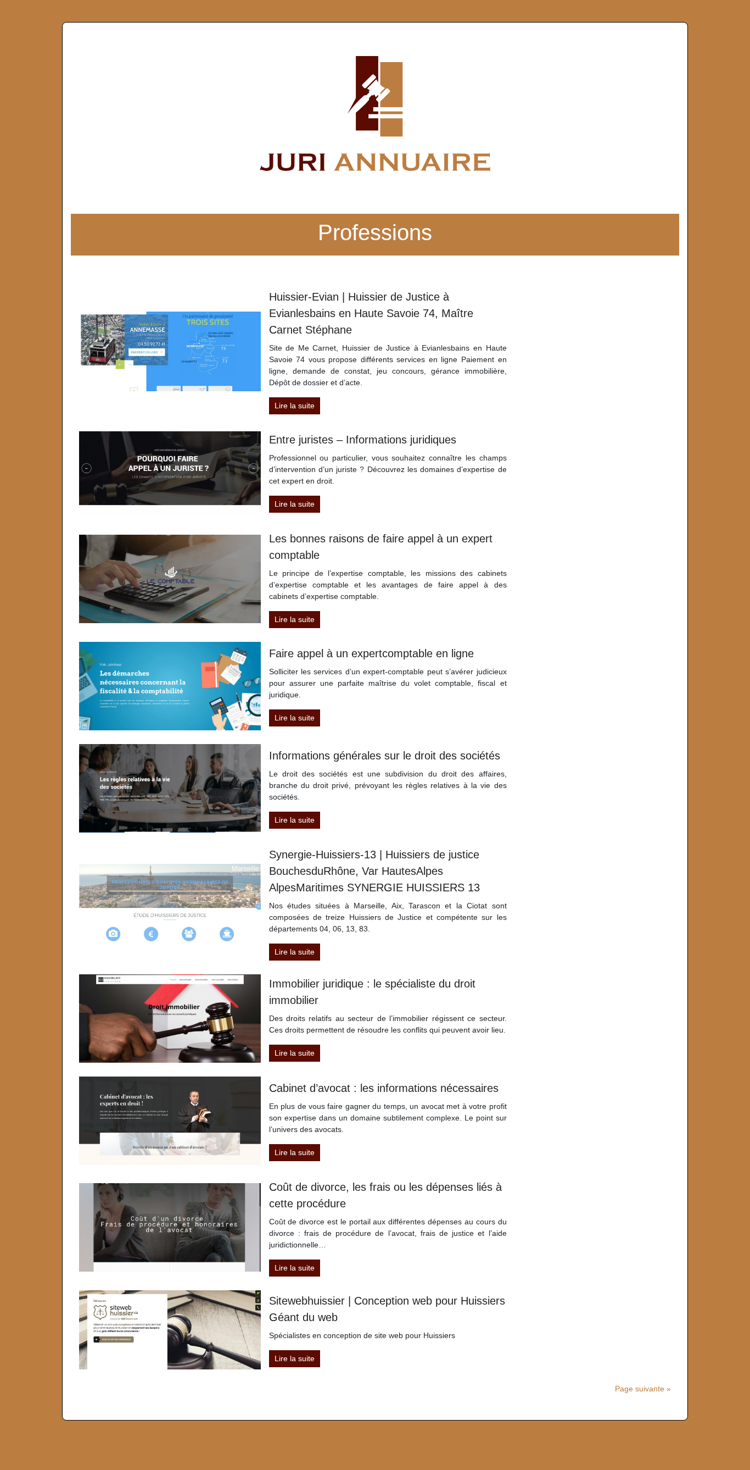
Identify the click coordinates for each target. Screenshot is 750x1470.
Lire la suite (295, 405)
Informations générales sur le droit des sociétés (384, 756)
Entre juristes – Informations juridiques (362, 440)
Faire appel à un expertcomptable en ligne (371, 653)
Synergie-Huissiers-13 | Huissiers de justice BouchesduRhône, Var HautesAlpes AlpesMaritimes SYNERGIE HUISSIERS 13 (374, 871)
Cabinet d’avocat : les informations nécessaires (384, 1088)
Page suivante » (643, 1388)
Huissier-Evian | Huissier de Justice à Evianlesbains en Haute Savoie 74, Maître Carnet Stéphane (371, 313)
